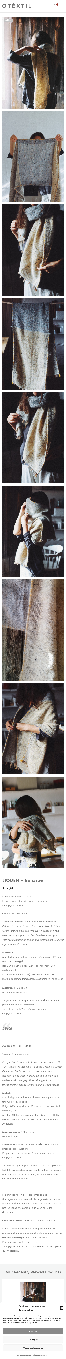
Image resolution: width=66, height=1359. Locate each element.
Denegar (33, 1339)
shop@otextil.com (14, 905)
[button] (61, 1308)
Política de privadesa (39, 1355)
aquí (52, 1220)
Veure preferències (33, 1347)
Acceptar (33, 1331)
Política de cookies (24, 1355)
